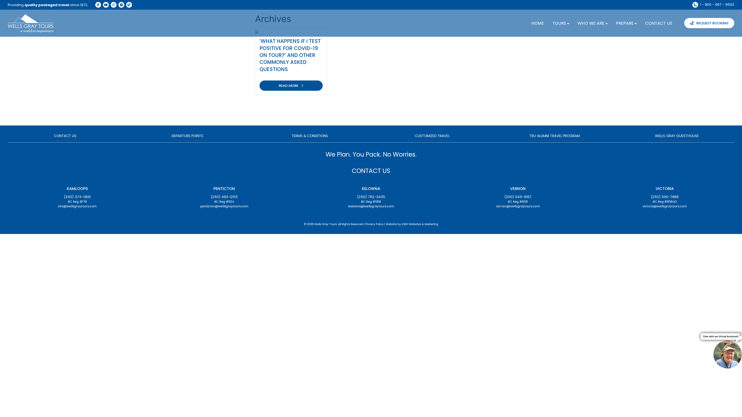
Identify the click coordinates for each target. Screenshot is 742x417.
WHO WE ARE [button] (592, 23)
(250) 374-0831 (77, 196)
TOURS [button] (559, 23)
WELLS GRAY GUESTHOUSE (677, 135)
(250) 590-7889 (665, 196)
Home (537, 23)
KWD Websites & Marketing (420, 224)
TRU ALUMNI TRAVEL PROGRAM (554, 135)
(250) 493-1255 (224, 196)
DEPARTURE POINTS (187, 135)
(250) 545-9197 (517, 196)
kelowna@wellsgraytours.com (371, 206)
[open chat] (727, 354)
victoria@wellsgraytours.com (664, 206)
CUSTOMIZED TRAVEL (432, 135)
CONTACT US (658, 23)
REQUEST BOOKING (711, 23)
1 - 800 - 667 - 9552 (717, 4)
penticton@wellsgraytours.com (224, 206)
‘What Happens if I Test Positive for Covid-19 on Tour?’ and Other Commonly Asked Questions (290, 55)
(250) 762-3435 (371, 196)
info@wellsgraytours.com (77, 206)
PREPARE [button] (625, 23)
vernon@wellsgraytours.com (518, 206)
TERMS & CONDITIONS (310, 135)
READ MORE (289, 85)
